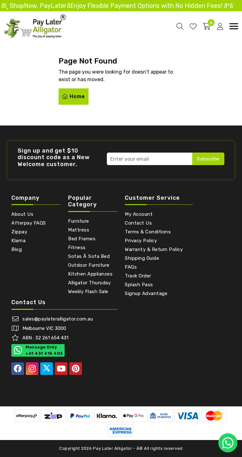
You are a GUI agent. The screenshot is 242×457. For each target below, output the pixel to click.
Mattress (78, 230)
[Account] (220, 26)
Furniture (78, 221)
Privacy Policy (141, 240)
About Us (22, 214)
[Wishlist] (193, 26)
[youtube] (61, 368)
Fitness (77, 247)
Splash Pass (139, 284)
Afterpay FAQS (28, 223)
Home (76, 96)
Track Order (138, 276)
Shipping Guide (142, 258)
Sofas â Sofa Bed (89, 256)
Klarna (18, 240)
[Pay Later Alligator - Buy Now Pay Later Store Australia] (35, 26)
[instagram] (32, 368)
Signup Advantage (146, 293)
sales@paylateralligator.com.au (57, 319)
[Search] (179, 26)
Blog (16, 249)
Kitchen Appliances (90, 274)
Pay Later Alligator (113, 448)
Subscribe (208, 159)
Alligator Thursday (89, 283)
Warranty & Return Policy (154, 249)
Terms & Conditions (148, 232)
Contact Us (138, 223)
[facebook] (17, 368)
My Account (139, 214)
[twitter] (46, 368)
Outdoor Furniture (89, 265)
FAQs (131, 267)
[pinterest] (75, 368)
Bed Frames (81, 239)
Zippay (19, 232)
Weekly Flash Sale (88, 291)
